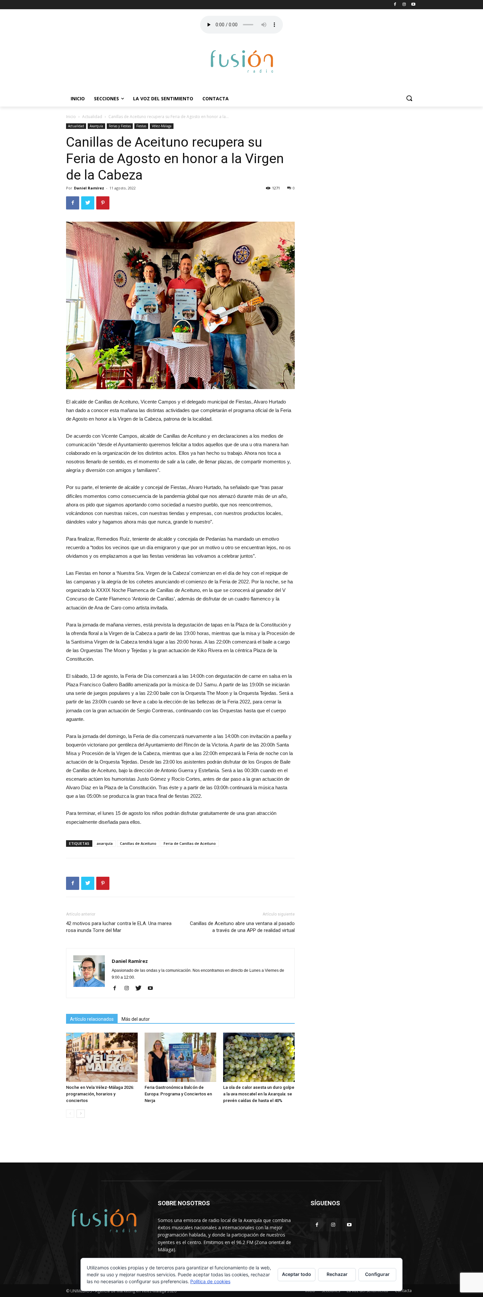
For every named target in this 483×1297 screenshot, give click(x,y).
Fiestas (141, 126)
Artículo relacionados (92, 1019)
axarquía (105, 843)
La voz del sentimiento (163, 98)
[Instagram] (129, 988)
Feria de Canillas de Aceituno (190, 843)
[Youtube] (152, 988)
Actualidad (92, 116)
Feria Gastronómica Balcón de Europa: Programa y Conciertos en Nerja (178, 1094)
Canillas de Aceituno (138, 843)
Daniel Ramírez (89, 187)
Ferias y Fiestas (120, 126)
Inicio (78, 98)
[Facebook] (117, 988)
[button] (409, 99)
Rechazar (337, 1274)
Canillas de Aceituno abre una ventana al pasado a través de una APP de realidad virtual (242, 926)
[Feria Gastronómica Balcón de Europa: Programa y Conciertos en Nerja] (180, 1057)
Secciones (106, 98)
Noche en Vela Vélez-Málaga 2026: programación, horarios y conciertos (100, 1094)
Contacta (215, 98)
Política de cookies (210, 1281)
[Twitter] (140, 988)
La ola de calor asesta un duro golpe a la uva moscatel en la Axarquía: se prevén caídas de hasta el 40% (258, 1094)
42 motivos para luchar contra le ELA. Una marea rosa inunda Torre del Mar (119, 926)
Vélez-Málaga (162, 126)
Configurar (377, 1274)
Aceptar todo (296, 1274)
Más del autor (136, 1019)
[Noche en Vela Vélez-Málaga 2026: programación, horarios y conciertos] (102, 1057)
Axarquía (96, 126)
